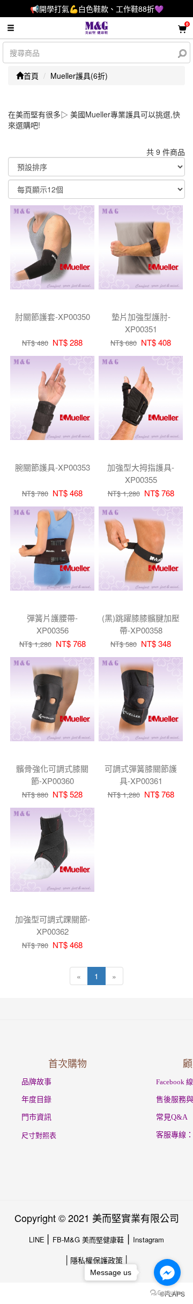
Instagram (148, 1239)
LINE (38, 1239)
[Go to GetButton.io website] (167, 1293)
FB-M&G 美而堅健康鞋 (88, 1239)
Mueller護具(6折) (79, 75)
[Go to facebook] (167, 1272)
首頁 (31, 75)
